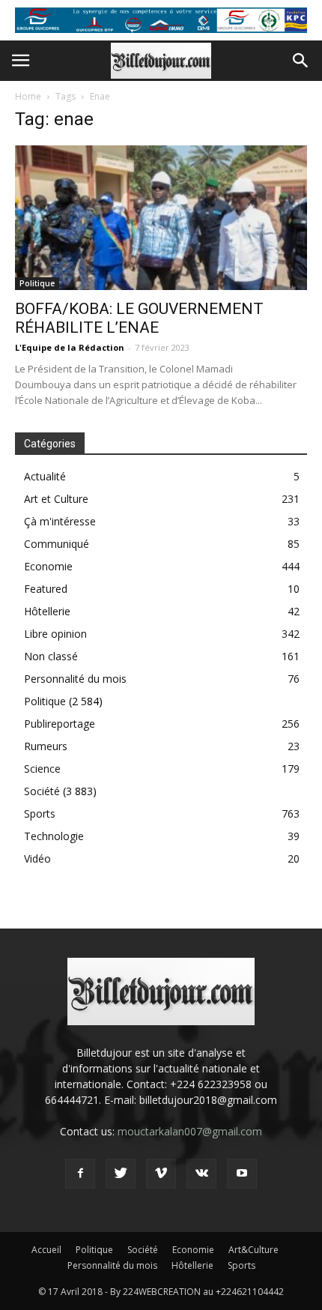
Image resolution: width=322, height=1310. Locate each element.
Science (42, 768)
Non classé (51, 656)
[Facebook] (80, 1174)
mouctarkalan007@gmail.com (190, 1131)
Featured (45, 589)
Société (42, 791)
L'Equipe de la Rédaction (69, 347)
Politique (37, 283)
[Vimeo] (161, 1174)
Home (28, 96)
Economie (48, 566)
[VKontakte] (201, 1174)
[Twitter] (121, 1174)
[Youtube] (242, 1174)
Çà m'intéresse (60, 521)
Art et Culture (56, 499)
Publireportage (59, 723)
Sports (39, 813)
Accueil (46, 1249)
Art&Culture (253, 1249)
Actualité (45, 476)
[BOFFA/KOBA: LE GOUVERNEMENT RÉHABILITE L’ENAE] (161, 217)
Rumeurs (45, 746)
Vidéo (37, 858)
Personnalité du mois (75, 678)
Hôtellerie (47, 611)
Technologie (54, 836)
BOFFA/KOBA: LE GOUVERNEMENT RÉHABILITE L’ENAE (139, 318)
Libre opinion (55, 634)
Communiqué (56, 544)
